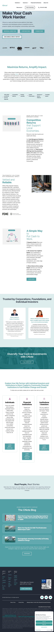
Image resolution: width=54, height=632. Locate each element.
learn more (31, 279)
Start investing (26, 588)
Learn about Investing (10, 446)
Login (9, 581)
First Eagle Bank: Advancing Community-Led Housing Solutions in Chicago (33, 539)
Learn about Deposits (44, 447)
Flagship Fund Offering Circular (10, 614)
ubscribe (27, 553)
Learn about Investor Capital (27, 456)
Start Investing (27, 362)
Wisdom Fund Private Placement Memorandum (26, 616)
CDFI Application (9, 585)
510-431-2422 (4, 587)
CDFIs (16, 74)
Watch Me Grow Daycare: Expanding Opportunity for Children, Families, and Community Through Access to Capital (33, 517)
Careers (4, 580)
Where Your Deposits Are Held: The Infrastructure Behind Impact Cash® (32, 528)
